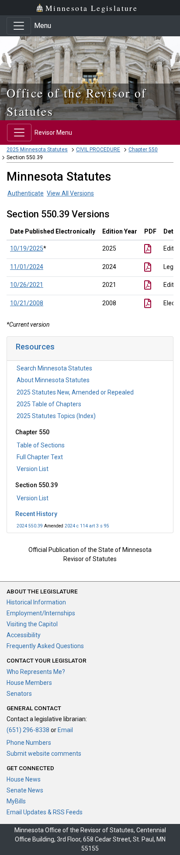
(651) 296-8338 (28, 729)
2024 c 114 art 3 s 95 (87, 526)
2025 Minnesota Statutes (37, 150)
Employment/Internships (41, 613)
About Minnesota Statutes (53, 380)
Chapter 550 (143, 150)
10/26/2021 (26, 284)
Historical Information (36, 602)
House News (24, 779)
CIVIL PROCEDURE (98, 150)
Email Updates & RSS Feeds (45, 812)
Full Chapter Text (40, 457)
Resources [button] (35, 346)
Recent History (36, 513)
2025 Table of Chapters (49, 404)
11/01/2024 (26, 266)
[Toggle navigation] (19, 26)
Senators (19, 693)
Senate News (25, 790)
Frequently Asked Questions (45, 645)
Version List (32, 468)
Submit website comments (44, 753)
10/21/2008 (26, 303)
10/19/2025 (26, 248)
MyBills (16, 801)
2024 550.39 (30, 526)
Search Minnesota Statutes (54, 368)
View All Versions (70, 193)
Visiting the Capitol (32, 624)
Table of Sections (41, 445)
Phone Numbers (29, 742)
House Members (29, 682)
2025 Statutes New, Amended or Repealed (75, 392)
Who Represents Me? (36, 671)
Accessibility (24, 635)
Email (65, 729)
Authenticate (25, 193)
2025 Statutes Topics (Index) (56, 415)
